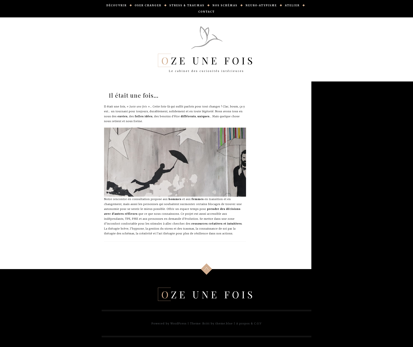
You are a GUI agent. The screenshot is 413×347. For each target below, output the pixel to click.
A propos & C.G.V (249, 323)
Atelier (292, 5)
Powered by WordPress (169, 323)
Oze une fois (208, 60)
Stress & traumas (186, 5)
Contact (206, 11)
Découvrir (116, 5)
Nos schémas (224, 5)
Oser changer (148, 5)
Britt (206, 323)
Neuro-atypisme (261, 5)
